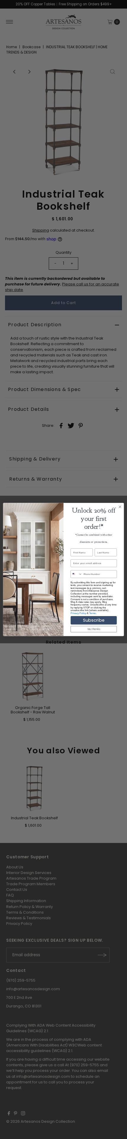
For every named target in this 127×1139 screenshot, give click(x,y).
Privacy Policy (78, 613)
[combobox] (76, 574)
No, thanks (93, 629)
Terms (92, 613)
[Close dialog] (120, 506)
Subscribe (94, 620)
